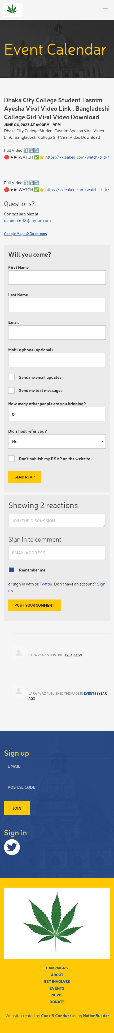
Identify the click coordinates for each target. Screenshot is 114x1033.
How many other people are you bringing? (47, 403)
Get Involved (57, 981)
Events (90, 693)
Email (13, 322)
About (57, 974)
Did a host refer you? (27, 431)
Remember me (32, 570)
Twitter (46, 584)
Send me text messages (41, 390)
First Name (18, 267)
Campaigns (57, 967)
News (57, 994)
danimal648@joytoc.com (27, 220)
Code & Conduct (56, 1015)
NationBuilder (96, 1015)
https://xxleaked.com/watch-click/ (77, 157)
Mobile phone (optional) (30, 349)
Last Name (18, 294)
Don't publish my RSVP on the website (54, 458)
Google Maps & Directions (25, 233)
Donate (57, 1001)
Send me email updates (40, 377)
